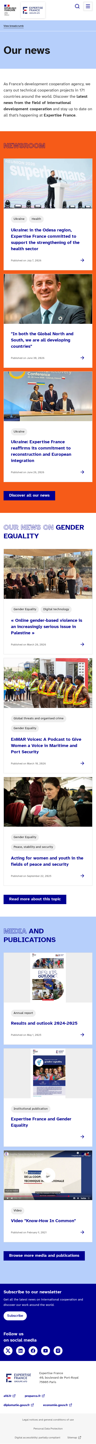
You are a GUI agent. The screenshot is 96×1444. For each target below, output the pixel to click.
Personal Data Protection (48, 1428)
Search (77, 6)
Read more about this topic (35, 899)
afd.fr (7, 1396)
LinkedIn (20, 1350)
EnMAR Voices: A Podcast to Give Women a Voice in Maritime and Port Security (46, 745)
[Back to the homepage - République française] (33, 10)
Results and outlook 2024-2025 (44, 1023)
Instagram (58, 1350)
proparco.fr (33, 1396)
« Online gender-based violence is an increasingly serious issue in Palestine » (46, 626)
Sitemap (72, 1437)
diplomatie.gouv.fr (17, 1405)
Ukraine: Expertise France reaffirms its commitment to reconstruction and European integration (41, 451)
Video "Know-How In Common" (43, 1221)
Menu (87, 6)
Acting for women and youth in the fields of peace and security (47, 861)
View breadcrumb (14, 26)
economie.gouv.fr (55, 1405)
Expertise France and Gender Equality (41, 1122)
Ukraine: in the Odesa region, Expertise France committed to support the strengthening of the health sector (45, 239)
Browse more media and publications (44, 1256)
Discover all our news (29, 495)
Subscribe (15, 1316)
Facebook (33, 1350)
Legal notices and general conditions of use (48, 1419)
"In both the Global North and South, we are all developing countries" (42, 340)
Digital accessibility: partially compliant (37, 1437)
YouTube (45, 1350)
